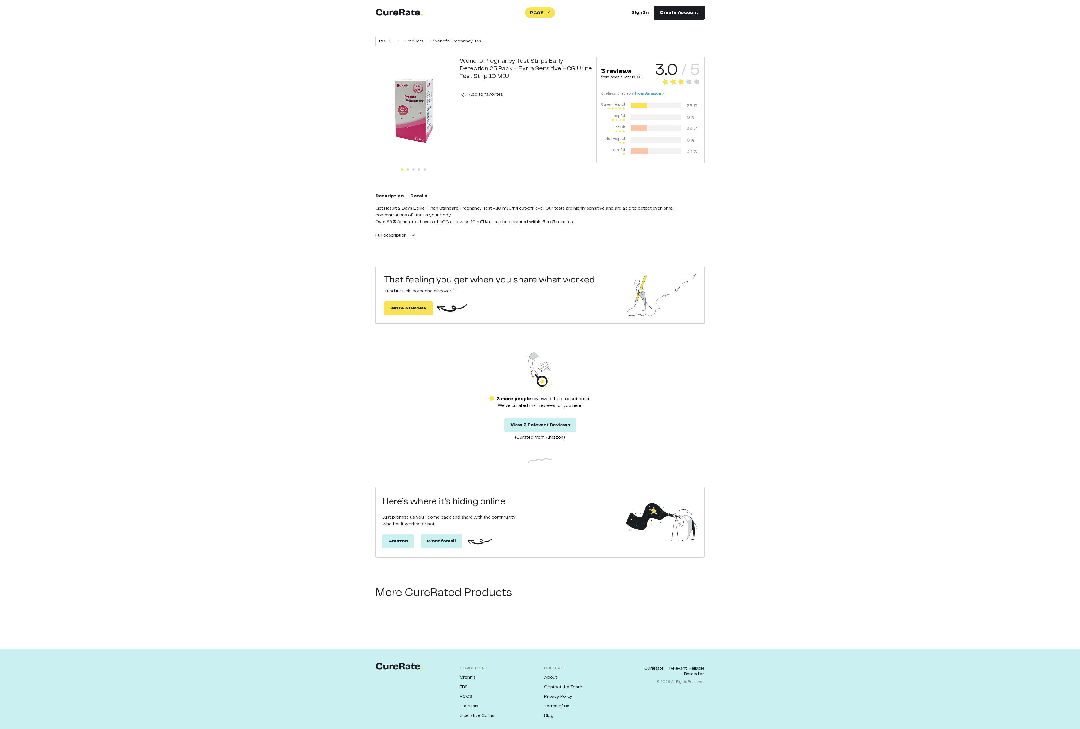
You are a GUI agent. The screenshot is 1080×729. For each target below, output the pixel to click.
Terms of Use (558, 706)
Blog (549, 716)
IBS (464, 687)
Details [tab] (418, 196)
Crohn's (468, 677)
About (550, 677)
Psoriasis (469, 706)
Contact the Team (563, 687)
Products (414, 41)
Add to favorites (486, 94)
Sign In (640, 12)
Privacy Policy (558, 696)
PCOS (385, 41)
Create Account (679, 12)
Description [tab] (389, 196)
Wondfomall (441, 541)
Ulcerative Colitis (477, 716)
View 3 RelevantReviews (540, 425)
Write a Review (408, 308)
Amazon (398, 541)
